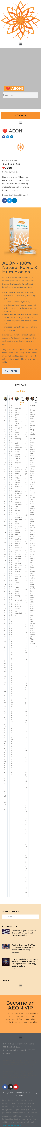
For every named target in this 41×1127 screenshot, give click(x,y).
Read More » (15, 938)
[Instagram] (10, 1087)
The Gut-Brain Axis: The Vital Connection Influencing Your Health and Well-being (24, 947)
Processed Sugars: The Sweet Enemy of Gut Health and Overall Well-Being (24, 933)
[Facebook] (5, 1087)
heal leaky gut (23, 1110)
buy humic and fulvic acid (22, 1106)
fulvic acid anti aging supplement (16, 1119)
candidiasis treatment (11, 1125)
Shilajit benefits (9, 1110)
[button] (20, 44)
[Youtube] (16, 1087)
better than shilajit (21, 1113)
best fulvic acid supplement (14, 1100)
